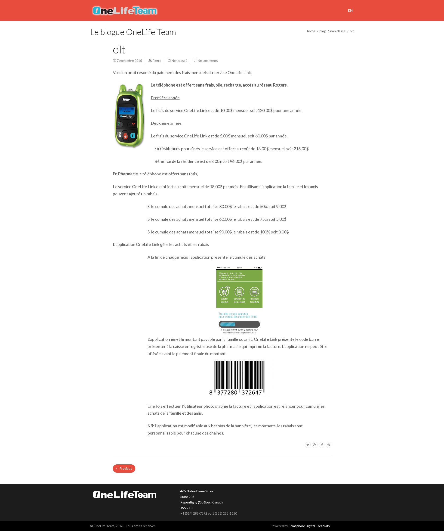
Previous (125, 468)
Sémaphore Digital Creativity (309, 526)
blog (323, 31)
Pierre (156, 60)
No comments (208, 60)
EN (350, 10)
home (311, 31)
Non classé (337, 31)
